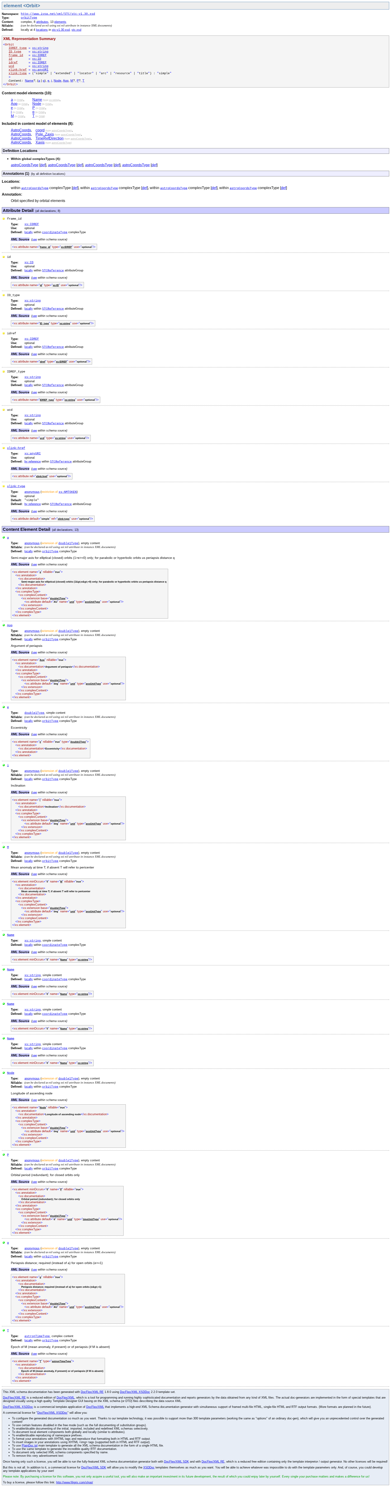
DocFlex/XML (65, 1397)
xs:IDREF (39, 55)
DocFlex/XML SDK (176, 1461)
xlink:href (16, 448)
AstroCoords (21, 130)
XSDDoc (149, 1467)
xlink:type (16, 486)
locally (28, 232)
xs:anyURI (40, 69)
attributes (42, 22)
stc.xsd (76, 29)
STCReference (53, 270)
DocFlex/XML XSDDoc (135, 1392)
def (42, 165)
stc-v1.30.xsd (61, 29)
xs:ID (36, 59)
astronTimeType (37, 1336)
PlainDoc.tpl (30, 1445)
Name (29, 80)
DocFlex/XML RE (92, 1392)
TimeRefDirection (50, 138)
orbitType (29, 17)
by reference (32, 461)
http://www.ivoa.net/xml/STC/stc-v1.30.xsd (58, 14)
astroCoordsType (24, 165)
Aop (66, 80)
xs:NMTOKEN (68, 492)
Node (57, 80)
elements (60, 22)
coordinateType (54, 232)
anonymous (32, 491)
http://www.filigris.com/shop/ (74, 1482)
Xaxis (40, 142)
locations (42, 29)
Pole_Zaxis (45, 134)
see (34, 239)
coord (40, 130)
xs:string (40, 48)
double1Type (68, 543)
